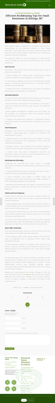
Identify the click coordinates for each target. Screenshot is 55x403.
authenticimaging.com (10, 374)
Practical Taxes (37, 287)
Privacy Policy (13, 372)
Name (24, 318)
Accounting (36, 13)
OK (24, 400)
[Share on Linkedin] (42, 297)
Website (24, 328)
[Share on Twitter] (27, 297)
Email (23, 323)
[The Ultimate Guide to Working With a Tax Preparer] (1, 201)
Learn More (30, 400)
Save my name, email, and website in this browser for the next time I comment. (22, 333)
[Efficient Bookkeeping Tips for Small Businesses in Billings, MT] (27, 34)
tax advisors (27, 274)
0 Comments (26, 287)
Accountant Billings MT (23, 13)
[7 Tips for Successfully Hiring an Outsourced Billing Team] (54, 201)
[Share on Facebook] (12, 297)
